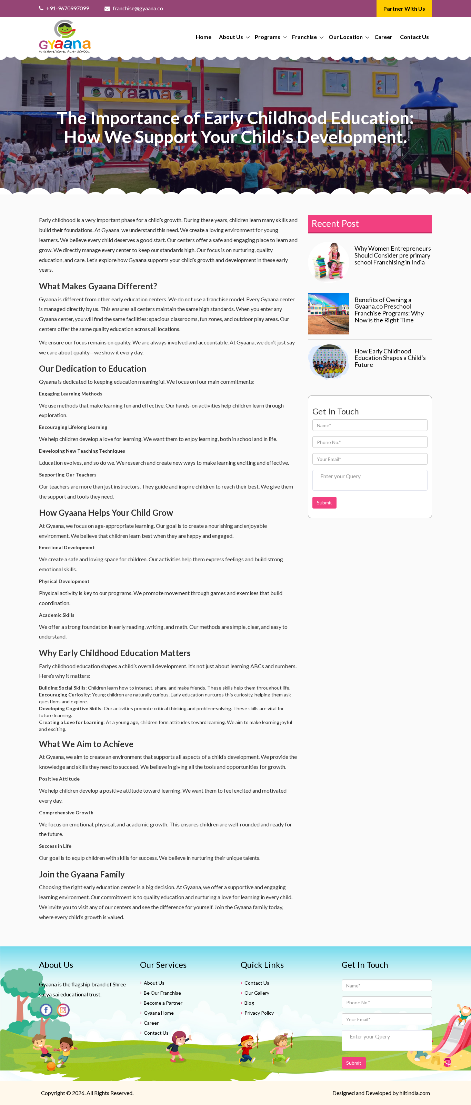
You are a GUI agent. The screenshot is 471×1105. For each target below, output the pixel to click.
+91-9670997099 (67, 8)
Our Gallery (256, 993)
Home (203, 36)
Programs (267, 36)
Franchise (304, 36)
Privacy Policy (259, 1013)
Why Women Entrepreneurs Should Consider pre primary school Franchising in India (392, 255)
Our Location (346, 36)
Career (383, 36)
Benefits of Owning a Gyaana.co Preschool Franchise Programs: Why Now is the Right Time (389, 310)
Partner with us (404, 8)
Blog (249, 1003)
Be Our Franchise (162, 993)
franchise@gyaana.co (137, 8)
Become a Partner (163, 1003)
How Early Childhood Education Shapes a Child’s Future (390, 358)
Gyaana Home (159, 1013)
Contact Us (414, 36)
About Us (231, 36)
